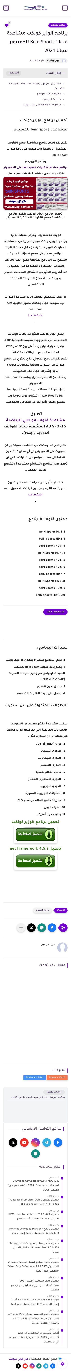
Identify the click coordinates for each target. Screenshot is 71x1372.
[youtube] (24, 1142)
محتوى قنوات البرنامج (49, 94)
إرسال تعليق (54, 1092)
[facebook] (58, 1142)
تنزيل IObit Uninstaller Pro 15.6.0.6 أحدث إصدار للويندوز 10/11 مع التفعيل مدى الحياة (34, 1302)
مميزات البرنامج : (51, 99)
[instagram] (35, 1142)
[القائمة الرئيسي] (65, 8)
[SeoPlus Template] (60, 1359)
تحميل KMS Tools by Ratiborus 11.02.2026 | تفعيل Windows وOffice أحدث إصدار (33, 1216)
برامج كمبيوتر (58, 25)
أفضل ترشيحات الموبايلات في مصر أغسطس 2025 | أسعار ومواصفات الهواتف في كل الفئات (34, 1338)
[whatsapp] (35, 1153)
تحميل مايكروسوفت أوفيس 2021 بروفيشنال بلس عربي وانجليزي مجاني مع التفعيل (35, 1285)
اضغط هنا (35, 315)
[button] (52, 927)
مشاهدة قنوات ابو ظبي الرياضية (35, 421)
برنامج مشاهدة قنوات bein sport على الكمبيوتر (35, 167)
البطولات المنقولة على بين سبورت (42, 105)
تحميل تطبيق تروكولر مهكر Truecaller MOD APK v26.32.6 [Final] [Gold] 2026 (33, 1202)
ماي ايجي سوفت (18, 1359)
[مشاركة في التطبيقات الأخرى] (21, 927)
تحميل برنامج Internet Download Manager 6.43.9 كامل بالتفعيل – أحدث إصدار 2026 (34, 1231)
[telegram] (46, 1142)
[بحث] (6, 8)
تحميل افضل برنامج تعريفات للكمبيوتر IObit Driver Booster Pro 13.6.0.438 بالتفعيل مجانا (33, 1248)
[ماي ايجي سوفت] (35, 8)
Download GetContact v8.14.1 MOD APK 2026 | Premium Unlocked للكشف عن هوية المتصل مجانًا (33, 1185)
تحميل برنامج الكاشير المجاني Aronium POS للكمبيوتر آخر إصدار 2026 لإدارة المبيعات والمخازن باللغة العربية (33, 1319)
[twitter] (13, 1142)
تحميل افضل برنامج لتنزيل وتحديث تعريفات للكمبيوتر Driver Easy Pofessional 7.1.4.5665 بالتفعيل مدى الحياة (33, 1267)
